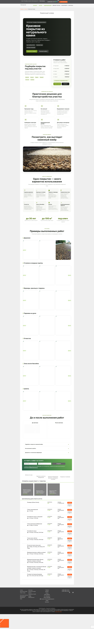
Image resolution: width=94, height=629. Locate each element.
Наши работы (64, 5)
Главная (22, 9)
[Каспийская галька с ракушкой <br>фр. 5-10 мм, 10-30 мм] (24, 524)
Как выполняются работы (30, 448)
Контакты (70, 5)
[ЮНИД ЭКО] (23, 4)
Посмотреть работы (43, 51)
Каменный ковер (48, 5)
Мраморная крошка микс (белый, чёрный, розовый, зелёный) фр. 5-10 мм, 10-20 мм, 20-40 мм (35, 586)
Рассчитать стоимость (31, 51)
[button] (24, 250)
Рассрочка (65, 83)
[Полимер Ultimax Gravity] (24, 504)
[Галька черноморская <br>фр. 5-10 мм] (24, 514)
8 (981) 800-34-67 (51, 1)
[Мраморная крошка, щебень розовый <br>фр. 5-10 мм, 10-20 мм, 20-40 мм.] (24, 581)
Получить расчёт (57, 83)
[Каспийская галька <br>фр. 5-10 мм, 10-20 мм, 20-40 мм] (24, 545)
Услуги (40, 5)
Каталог (35, 5)
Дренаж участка (56, 5)
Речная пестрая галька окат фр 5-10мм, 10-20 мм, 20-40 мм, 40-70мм (36, 557)
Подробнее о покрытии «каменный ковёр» (34, 444)
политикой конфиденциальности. (31, 467)
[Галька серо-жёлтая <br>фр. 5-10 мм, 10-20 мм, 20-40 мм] (24, 551)
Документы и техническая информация (33, 452)
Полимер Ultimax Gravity (33, 502)
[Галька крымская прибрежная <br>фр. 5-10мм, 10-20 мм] (24, 535)
